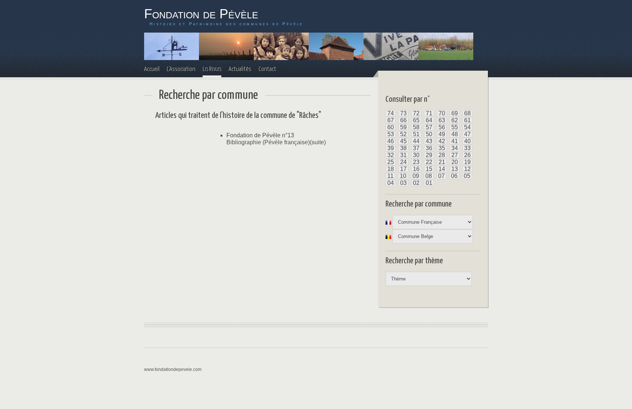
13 (454, 169)
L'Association (181, 69)
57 (429, 127)
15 (429, 169)
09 (416, 176)
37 (416, 148)
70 (442, 113)
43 (429, 141)
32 (390, 155)
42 (442, 141)
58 (416, 127)
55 (454, 127)
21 (442, 162)
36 (429, 148)
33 (467, 148)
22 (429, 162)
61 (467, 120)
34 (454, 148)
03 (403, 183)
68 (467, 113)
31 (403, 155)
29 (429, 155)
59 (403, 127)
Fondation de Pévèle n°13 (260, 135)
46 (390, 141)
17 (403, 169)
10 (403, 176)
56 (442, 127)
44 (416, 141)
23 (416, 162)
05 (467, 176)
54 (467, 127)
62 (454, 120)
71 (429, 113)
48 (454, 134)
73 (403, 113)
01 (429, 183)
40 (467, 141)
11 (390, 176)
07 (441, 176)
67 (390, 120)
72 (416, 113)
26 (467, 155)
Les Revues (212, 69)
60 (390, 127)
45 (403, 141)
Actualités (240, 69)
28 (442, 155)
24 (403, 162)
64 (429, 120)
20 (454, 162)
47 (467, 134)
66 (403, 120)
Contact (267, 69)
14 (442, 169)
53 (390, 134)
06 (454, 176)
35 (442, 148)
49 (442, 134)
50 (429, 134)
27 (454, 155)
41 (454, 141)
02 (416, 183)
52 (403, 134)
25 (390, 162)
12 (467, 169)
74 (390, 113)
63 (442, 120)
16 (416, 169)
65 (416, 120)
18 (390, 169)
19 (467, 162)
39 (390, 148)
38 (403, 148)
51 (416, 134)
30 (416, 155)
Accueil (151, 69)
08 (428, 176)
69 (454, 113)
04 (390, 183)
